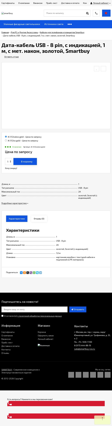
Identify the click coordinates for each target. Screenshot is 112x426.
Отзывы (5, 353)
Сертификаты (8, 332)
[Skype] (37, 272)
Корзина (42, 332)
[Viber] (31, 272)
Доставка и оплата (10, 346)
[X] (27, 272)
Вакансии (6, 339)
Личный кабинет (45, 339)
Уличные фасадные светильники (22, 24)
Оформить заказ (46, 335)
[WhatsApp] (34, 272)
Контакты (6, 349)
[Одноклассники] (24, 272)
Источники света (53, 24)
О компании (7, 335)
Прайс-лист (7, 342)
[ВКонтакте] (21, 272)
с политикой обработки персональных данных (40, 316)
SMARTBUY (6, 369)
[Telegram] (40, 272)
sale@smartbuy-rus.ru (84, 349)
